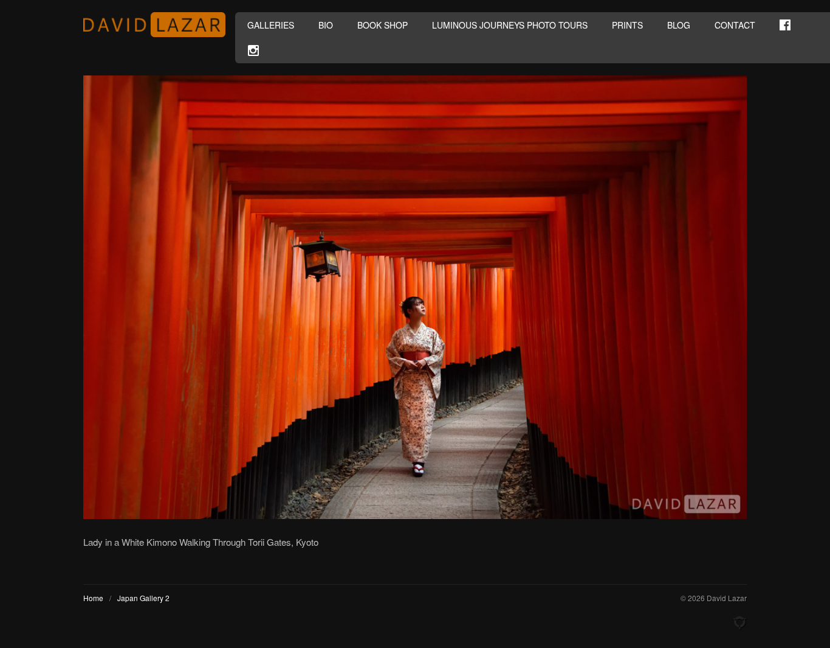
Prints (627, 25)
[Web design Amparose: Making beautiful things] (739, 623)
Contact (735, 25)
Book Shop (382, 25)
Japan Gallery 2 (143, 598)
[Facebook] (785, 25)
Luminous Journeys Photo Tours (510, 25)
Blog (678, 25)
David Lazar (159, 24)
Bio (325, 25)
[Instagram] (253, 50)
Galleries (270, 25)
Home (93, 598)
